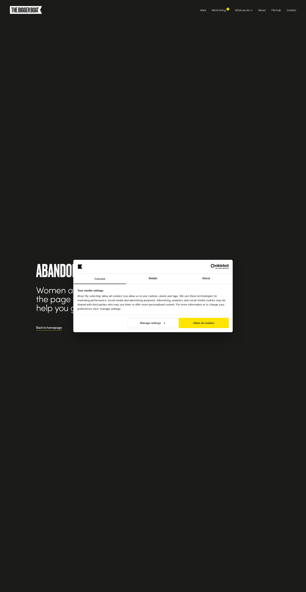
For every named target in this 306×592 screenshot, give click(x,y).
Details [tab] (153, 278)
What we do (242, 10)
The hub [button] (276, 10)
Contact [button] (291, 10)
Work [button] (203, 10)
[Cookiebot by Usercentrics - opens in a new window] (213, 266)
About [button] (262, 10)
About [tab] (206, 278)
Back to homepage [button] (49, 328)
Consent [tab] (100, 278)
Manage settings (150, 322)
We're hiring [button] (220, 10)
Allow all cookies (203, 322)
